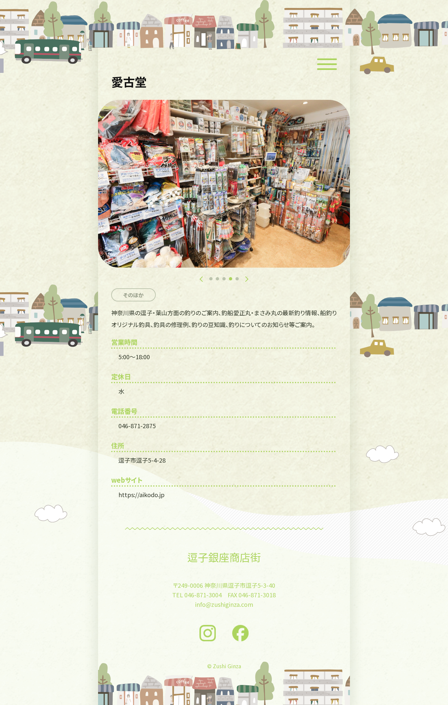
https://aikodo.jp (141, 494)
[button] (211, 278)
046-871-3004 (203, 594)
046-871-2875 (137, 425)
